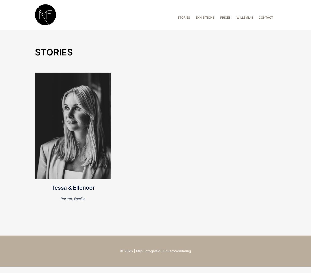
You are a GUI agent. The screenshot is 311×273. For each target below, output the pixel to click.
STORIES (184, 17)
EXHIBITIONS (205, 17)
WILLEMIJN (245, 17)
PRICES (225, 17)
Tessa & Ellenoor (73, 187)
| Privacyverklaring (175, 251)
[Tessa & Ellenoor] (73, 125)
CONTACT (266, 17)
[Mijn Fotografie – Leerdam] (45, 14)
